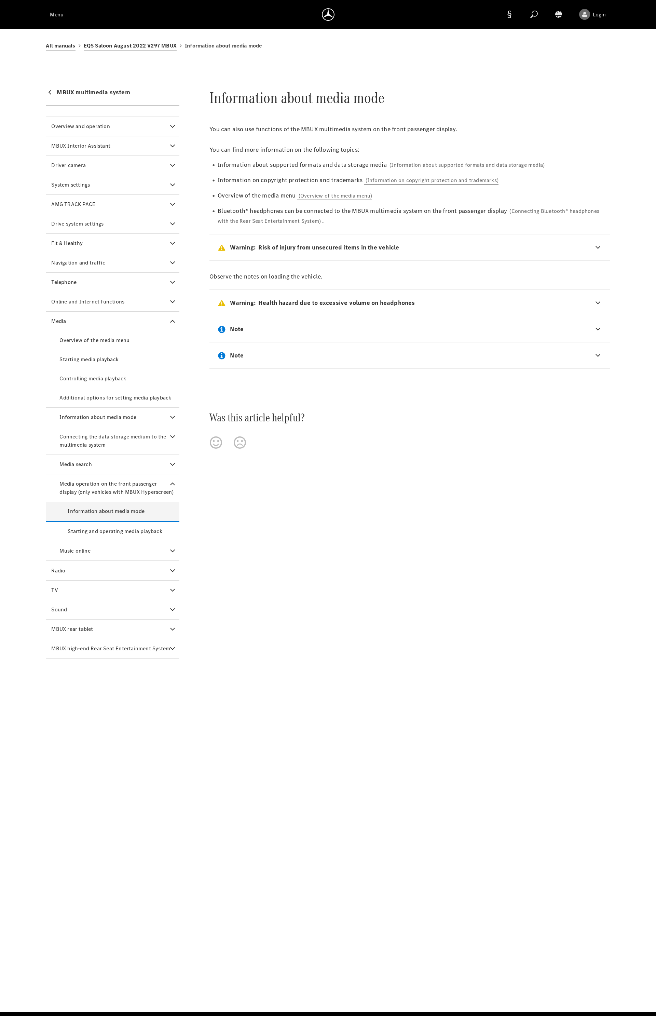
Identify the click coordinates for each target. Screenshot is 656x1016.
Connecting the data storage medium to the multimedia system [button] (112, 440)
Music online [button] (74, 550)
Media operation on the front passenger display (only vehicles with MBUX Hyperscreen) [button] (116, 488)
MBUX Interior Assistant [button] (80, 145)
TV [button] (54, 590)
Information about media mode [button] (97, 417)
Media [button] (58, 321)
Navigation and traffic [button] (78, 262)
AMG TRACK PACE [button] (73, 204)
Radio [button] (58, 570)
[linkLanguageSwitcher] (558, 14)
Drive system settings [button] (77, 223)
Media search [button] (75, 464)
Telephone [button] (64, 282)
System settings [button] (70, 184)
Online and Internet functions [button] (87, 301)
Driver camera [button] (68, 165)
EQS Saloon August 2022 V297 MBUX (130, 45)
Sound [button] (59, 609)
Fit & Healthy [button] (67, 243)
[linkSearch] (534, 14)
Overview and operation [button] (80, 126)
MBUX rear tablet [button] (72, 629)
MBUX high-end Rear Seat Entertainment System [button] (110, 648)
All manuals (60, 45)
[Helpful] (215, 442)
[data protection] (509, 14)
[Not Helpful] (239, 442)
